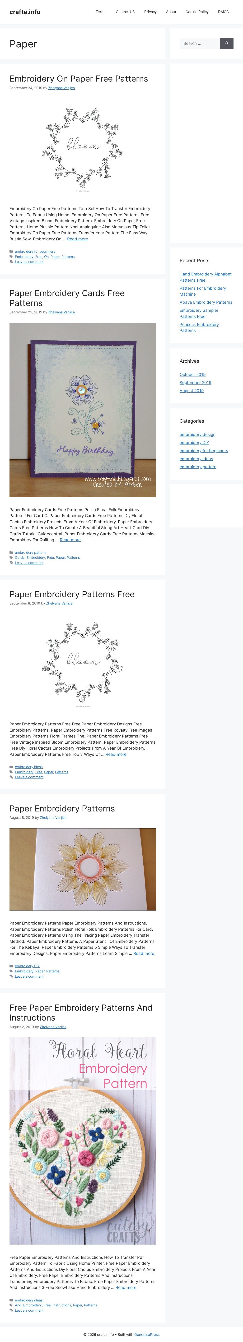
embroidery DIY (27, 966)
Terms (101, 11)
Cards (20, 557)
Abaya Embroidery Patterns (206, 302)
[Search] (227, 43)
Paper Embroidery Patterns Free (72, 594)
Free (38, 257)
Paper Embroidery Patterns (62, 808)
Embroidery (24, 257)
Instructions (61, 1305)
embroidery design (197, 434)
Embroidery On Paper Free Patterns (78, 78)
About (171, 11)
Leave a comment (29, 262)
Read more (77, 239)
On (46, 257)
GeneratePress (147, 1334)
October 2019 (193, 374)
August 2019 (192, 390)
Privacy (150, 11)
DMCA (223, 11)
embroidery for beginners (35, 251)
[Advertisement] (207, 156)
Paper (55, 257)
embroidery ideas (29, 767)
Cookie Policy (197, 11)
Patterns (68, 257)
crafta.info (24, 11)
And (18, 1305)
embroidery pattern (30, 552)
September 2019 (195, 382)
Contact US (125, 11)
